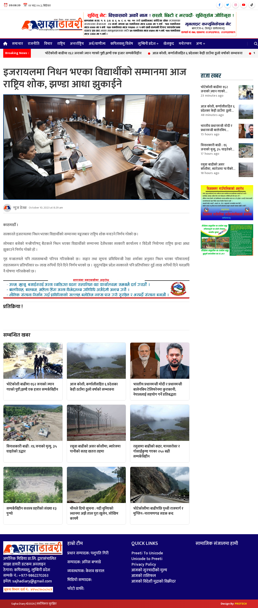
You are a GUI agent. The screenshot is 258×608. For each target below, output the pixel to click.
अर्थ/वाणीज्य (97, 44)
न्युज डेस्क (20, 207)
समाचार (17, 44)
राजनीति (33, 44)
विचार (48, 44)
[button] (256, 44)
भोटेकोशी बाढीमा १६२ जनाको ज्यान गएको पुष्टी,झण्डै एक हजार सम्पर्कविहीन (71, 53)
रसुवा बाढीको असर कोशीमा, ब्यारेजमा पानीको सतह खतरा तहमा (217, 169)
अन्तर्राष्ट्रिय (77, 44)
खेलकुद (168, 44)
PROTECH (241, 603)
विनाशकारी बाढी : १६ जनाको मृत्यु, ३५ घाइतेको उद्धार (216, 149)
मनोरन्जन (185, 44)
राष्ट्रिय (61, 44)
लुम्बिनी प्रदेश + (148, 44)
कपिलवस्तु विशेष (121, 44)
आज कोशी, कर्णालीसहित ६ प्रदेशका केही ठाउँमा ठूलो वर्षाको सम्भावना (175, 53)
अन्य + (200, 44)
